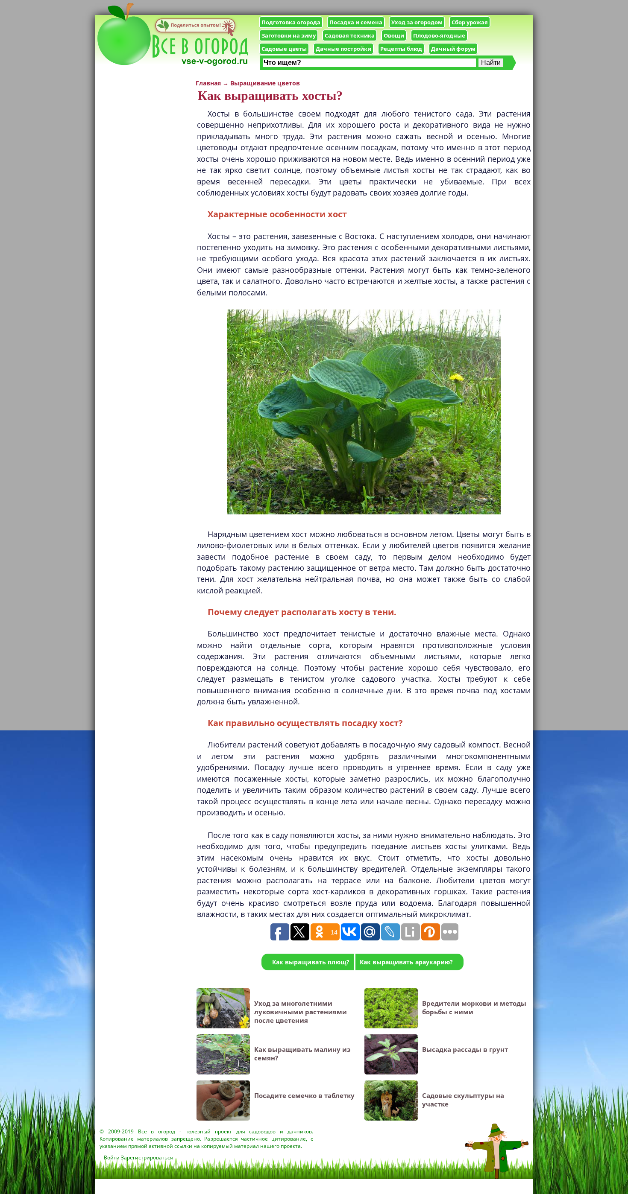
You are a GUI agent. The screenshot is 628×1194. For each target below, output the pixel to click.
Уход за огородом (417, 22)
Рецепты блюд (401, 49)
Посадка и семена (355, 22)
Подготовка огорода (290, 22)
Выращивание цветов (265, 83)
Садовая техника (350, 35)
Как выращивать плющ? (310, 962)
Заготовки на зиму (288, 35)
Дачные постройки (343, 49)
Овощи (394, 35)
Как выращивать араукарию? (406, 962)
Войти (112, 1157)
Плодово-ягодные (439, 35)
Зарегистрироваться (147, 1157)
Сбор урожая (470, 22)
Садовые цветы (284, 49)
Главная (208, 83)
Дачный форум (453, 49)
